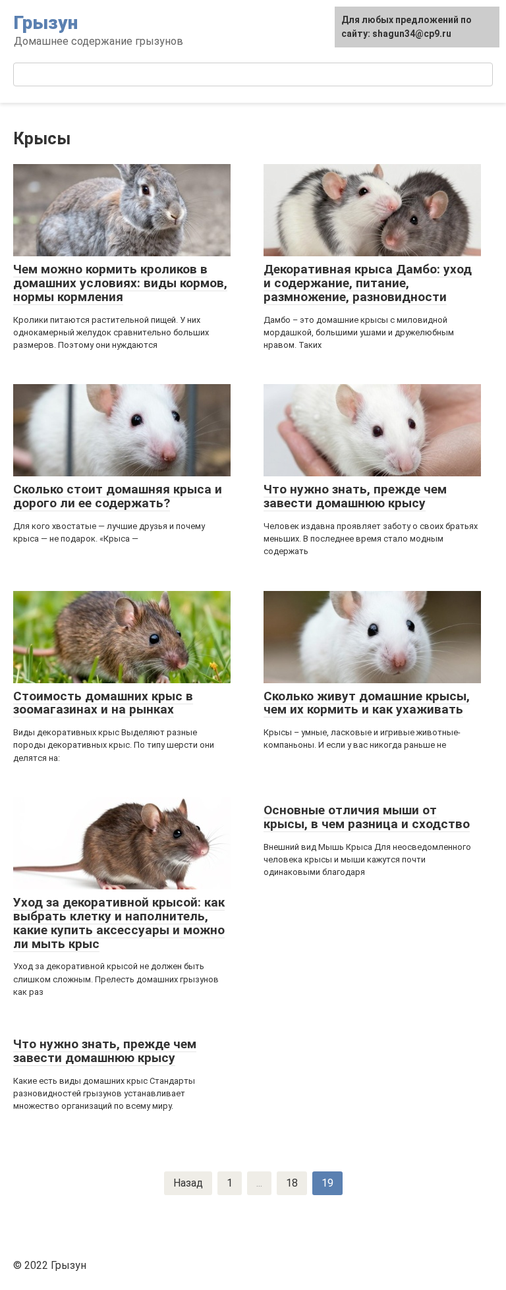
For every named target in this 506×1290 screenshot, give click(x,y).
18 (292, 1183)
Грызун (46, 23)
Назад (188, 1183)
